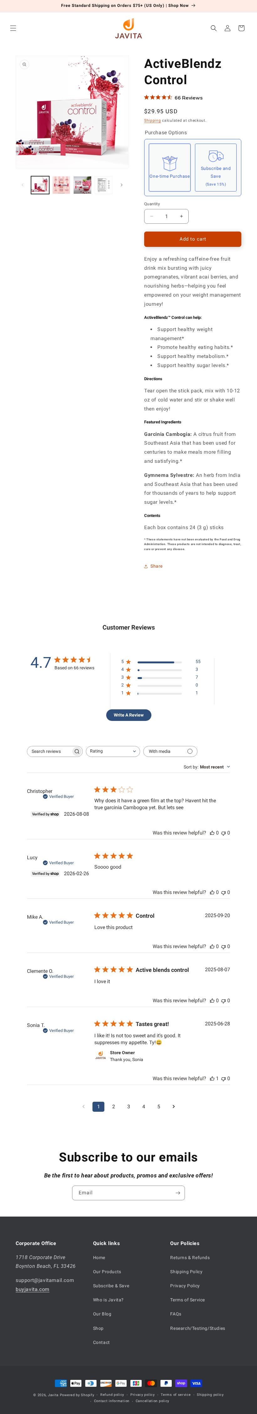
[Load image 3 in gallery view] (82, 185)
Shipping (152, 120)
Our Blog (102, 1313)
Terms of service (176, 1395)
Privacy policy (142, 1395)
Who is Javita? (108, 1299)
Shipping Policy (186, 1271)
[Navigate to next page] (174, 1107)
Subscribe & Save (111, 1285)
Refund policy (112, 1395)
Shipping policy (210, 1395)
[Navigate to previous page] (83, 1107)
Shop (98, 1328)
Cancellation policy (152, 1401)
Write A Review (129, 714)
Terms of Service (187, 1299)
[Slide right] (121, 185)
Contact (101, 1342)
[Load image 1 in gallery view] (40, 185)
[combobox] (113, 751)
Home (99, 1257)
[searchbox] (49, 751)
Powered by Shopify (77, 1395)
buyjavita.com (33, 1289)
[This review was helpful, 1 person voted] (212, 1078)
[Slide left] (22, 185)
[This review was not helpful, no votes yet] (223, 833)
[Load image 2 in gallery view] (61, 185)
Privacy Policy (185, 1285)
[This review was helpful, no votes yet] (212, 833)
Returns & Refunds (190, 1257)
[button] (13, 28)
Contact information (111, 1401)
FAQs (175, 1313)
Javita (53, 1395)
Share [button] (156, 566)
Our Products (107, 1271)
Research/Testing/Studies (197, 1328)
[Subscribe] (178, 1193)
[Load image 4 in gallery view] (104, 185)
